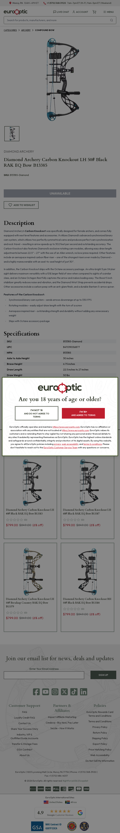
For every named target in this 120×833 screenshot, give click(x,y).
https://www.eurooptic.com (66, 426)
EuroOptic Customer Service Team (61, 447)
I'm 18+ (83, 413)
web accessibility (70, 444)
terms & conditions (92, 444)
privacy (57, 444)
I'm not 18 (36, 413)
